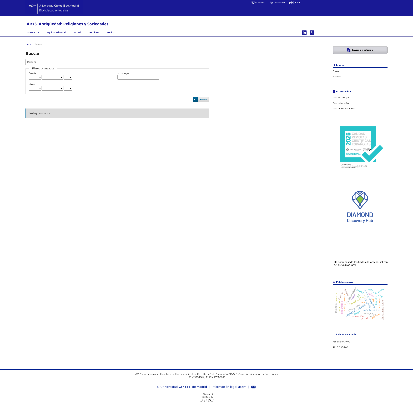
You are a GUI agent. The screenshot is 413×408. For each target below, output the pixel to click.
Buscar (203, 99)
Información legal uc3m (229, 386)
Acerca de (33, 32)
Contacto (312, 32)
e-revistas (260, 2)
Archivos (94, 32)
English (336, 71)
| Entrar (294, 2)
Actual (77, 32)
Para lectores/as (341, 97)
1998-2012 (340, 347)
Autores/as (123, 73)
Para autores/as (341, 103)
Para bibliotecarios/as (344, 108)
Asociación (341, 342)
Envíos (111, 32)
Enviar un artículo (362, 50)
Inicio (28, 44)
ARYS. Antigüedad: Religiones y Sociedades (67, 23)
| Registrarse (277, 2)
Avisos (304, 32)
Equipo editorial (56, 32)
